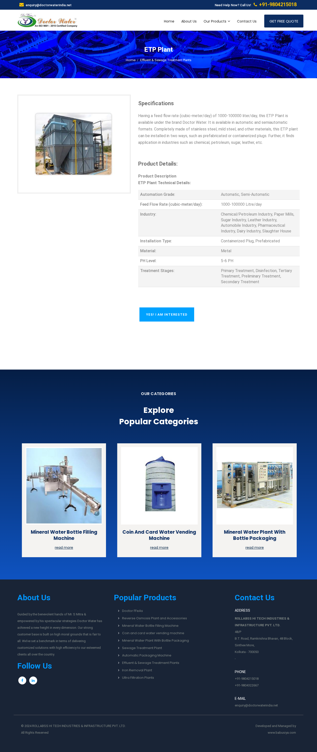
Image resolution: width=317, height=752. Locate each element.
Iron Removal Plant (137, 670)
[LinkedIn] (33, 680)
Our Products (215, 21)
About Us (189, 21)
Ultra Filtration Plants (138, 677)
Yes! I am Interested (166, 314)
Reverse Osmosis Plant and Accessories (154, 618)
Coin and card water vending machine (158, 535)
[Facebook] (22, 680)
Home (169, 21)
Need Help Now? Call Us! (256, 4)
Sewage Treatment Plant (142, 648)
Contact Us (247, 21)
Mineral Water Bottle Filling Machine (63, 535)
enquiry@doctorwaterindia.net (49, 5)
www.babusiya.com (282, 732)
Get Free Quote (283, 21)
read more (63, 547)
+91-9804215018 (247, 678)
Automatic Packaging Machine (146, 655)
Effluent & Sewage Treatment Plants (150, 662)
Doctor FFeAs (132, 610)
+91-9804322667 (247, 685)
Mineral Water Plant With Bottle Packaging (254, 535)
